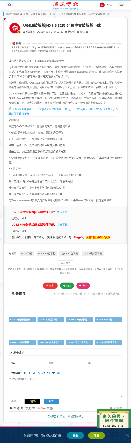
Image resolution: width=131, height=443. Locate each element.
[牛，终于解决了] (48, 373)
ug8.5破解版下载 (93, 253)
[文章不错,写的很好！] (44, 373)
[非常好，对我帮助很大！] (53, 373)
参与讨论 (117, 408)
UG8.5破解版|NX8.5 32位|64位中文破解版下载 (84, 14)
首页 (25, 14)
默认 (82, 31)
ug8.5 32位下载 (69, 253)
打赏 (51, 285)
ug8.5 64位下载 (46, 253)
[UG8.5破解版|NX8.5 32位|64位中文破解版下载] (63, 111)
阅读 (68, 285)
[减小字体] (78, 31)
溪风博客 (30, 31)
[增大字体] (87, 31)
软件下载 (35, 14)
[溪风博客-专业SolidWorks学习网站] (65, 5)
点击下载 (62, 212)
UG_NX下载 (49, 14)
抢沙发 (71, 31)
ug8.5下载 (26, 253)
